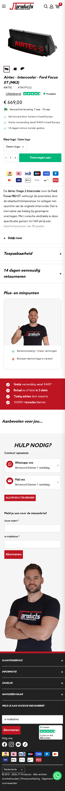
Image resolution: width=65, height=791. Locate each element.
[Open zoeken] (46, 6)
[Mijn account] (51, 6)
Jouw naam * (11, 520)
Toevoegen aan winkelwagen (40, 159)
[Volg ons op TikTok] (25, 744)
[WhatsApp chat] (57, 775)
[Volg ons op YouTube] (18, 744)
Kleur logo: (17, 139)
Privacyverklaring (30, 779)
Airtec (8, 87)
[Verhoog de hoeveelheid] (15, 157)
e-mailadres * (12, 536)
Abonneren (13, 554)
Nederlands (10, 769)
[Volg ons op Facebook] (4, 744)
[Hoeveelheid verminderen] (6, 157)
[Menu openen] (4, 6)
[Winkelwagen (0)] (57, 6)
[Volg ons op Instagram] (11, 744)
